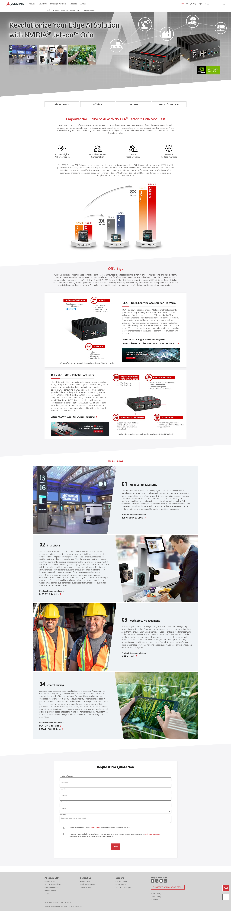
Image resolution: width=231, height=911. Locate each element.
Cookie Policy (156, 897)
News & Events (50, 890)
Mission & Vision (51, 881)
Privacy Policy (156, 893)
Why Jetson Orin (61, 104)
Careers (48, 894)
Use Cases (133, 104)
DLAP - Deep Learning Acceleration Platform (149, 302)
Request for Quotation (169, 104)
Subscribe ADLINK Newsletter (168, 887)
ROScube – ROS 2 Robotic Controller (72, 374)
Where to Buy (85, 887)
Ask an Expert (85, 881)
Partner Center (121, 881)
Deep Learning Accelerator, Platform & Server (66, 10)
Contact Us (85, 878)
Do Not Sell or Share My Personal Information (58, 902)
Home (47, 10)
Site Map (154, 900)
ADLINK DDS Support (124, 887)
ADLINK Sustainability (53, 884)
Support (120, 878)
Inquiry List (191, 4)
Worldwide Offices (87, 884)
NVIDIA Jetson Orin (89, 10)
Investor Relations (52, 887)
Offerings (97, 104)
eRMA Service (121, 884)
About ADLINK (52, 878)
